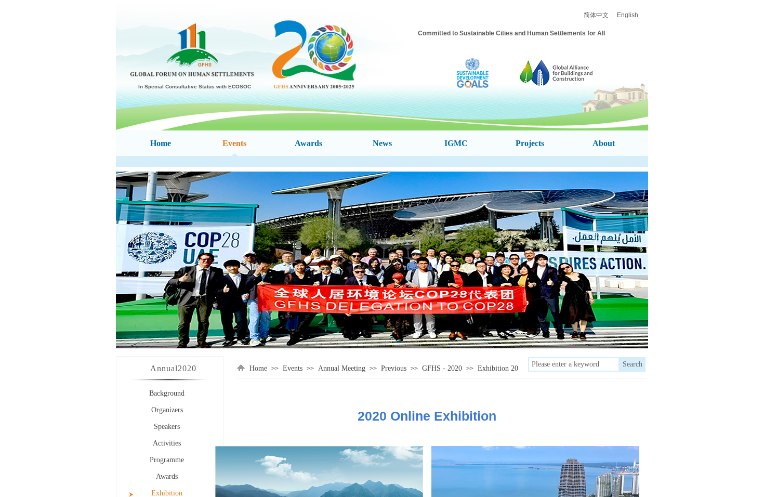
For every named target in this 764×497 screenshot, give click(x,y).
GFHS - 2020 (442, 368)
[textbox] (574, 364)
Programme (167, 460)
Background (167, 393)
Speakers (167, 426)
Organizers (167, 410)
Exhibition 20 (498, 368)
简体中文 (596, 15)
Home (258, 368)
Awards (167, 476)
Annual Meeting (341, 368)
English (627, 15)
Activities (167, 443)
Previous (393, 368)
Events (292, 368)
